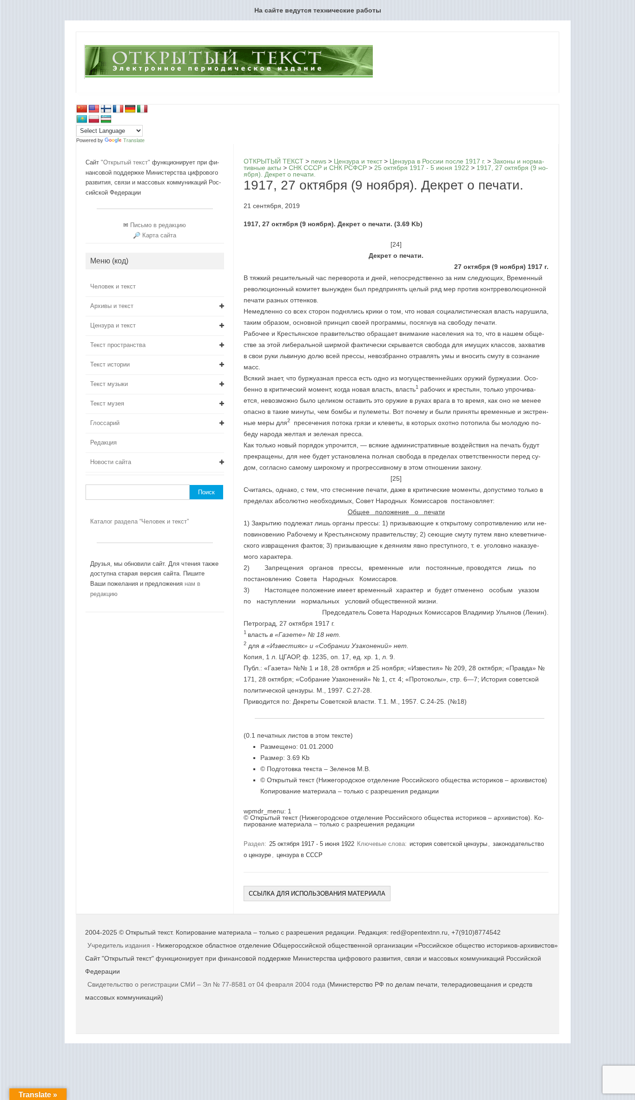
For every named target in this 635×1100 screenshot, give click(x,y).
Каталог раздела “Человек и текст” (139, 521)
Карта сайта (159, 235)
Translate (134, 140)
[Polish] (93, 119)
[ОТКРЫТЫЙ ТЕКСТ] (228, 77)
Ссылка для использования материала (317, 893)
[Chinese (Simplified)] (81, 109)
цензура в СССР (300, 854)
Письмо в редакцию (158, 225)
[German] (130, 109)
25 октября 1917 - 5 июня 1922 (311, 843)
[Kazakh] (81, 119)
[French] (118, 109)
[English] (93, 109)
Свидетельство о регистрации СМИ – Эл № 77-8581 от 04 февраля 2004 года (207, 984)
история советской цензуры (448, 843)
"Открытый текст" (126, 162)
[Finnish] (106, 109)
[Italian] (142, 109)
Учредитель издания (118, 945)
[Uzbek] (106, 119)
